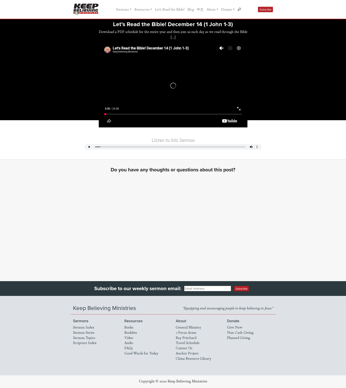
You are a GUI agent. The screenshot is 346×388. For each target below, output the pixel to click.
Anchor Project (187, 353)
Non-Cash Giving (240, 332)
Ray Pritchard (186, 337)
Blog (190, 9)
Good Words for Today (141, 353)
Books (128, 327)
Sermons (122, 9)
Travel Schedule (187, 342)
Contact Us (184, 347)
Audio (128, 342)
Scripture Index (85, 342)
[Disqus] (173, 223)
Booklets (130, 332)
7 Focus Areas (186, 332)
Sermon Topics (84, 337)
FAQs (128, 347)
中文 (200, 9)
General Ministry (188, 327)
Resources (141, 9)
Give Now (234, 327)
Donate (226, 9)
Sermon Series (83, 332)
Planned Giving (238, 337)
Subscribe (265, 9)
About (211, 9)
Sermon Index (83, 327)
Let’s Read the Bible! (170, 9)
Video (128, 337)
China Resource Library (193, 358)
